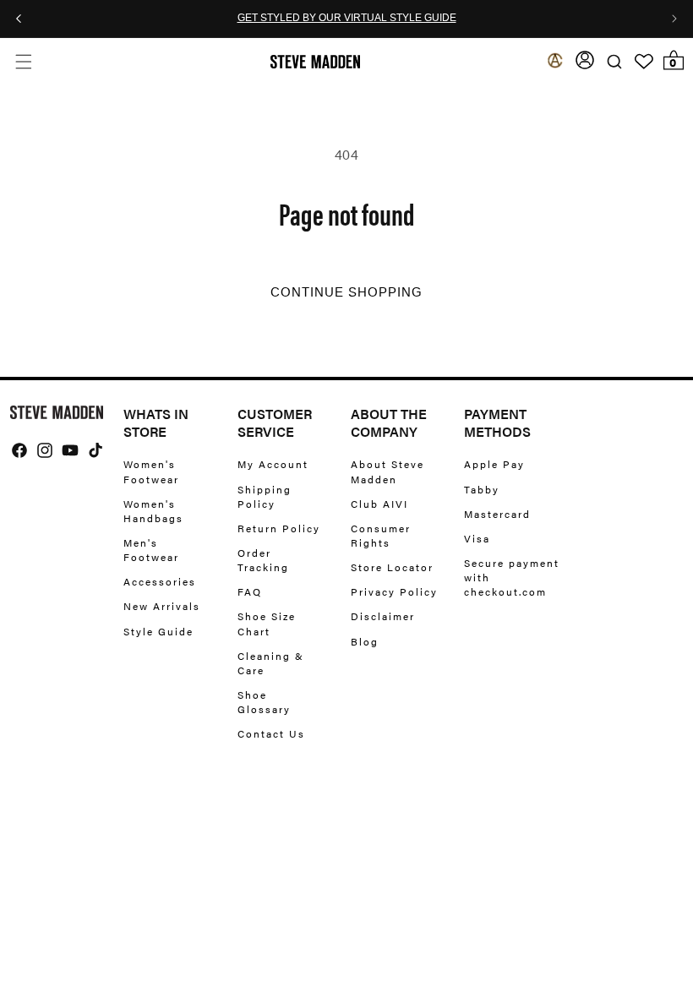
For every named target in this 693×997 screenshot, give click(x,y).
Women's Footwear (151, 471)
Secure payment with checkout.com (511, 577)
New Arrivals (161, 605)
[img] (19, 450)
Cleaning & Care (270, 663)
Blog (365, 641)
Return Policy (278, 528)
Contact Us (271, 733)
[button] (23, 61)
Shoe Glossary (264, 701)
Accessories (159, 581)
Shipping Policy (264, 496)
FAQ (249, 591)
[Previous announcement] (18, 18)
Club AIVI (379, 503)
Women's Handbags (153, 511)
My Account (272, 464)
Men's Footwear (151, 549)
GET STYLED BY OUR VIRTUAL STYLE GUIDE (346, 19)
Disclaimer (383, 616)
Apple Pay (494, 464)
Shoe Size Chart (266, 623)
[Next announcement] (674, 18)
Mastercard (497, 513)
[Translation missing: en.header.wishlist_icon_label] (644, 61)
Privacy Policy (394, 591)
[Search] (614, 61)
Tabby (481, 489)
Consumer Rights (381, 535)
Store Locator (392, 567)
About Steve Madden (387, 471)
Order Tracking (263, 560)
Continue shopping (346, 292)
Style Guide (158, 631)
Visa (477, 538)
